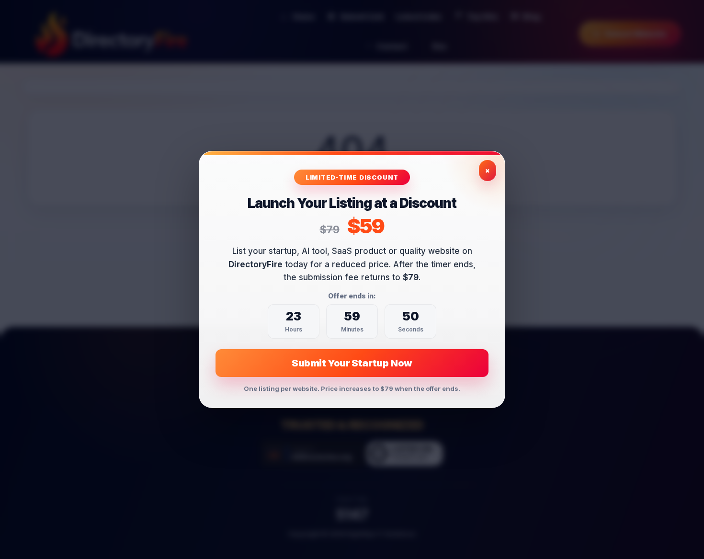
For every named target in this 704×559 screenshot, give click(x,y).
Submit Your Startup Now (352, 363)
